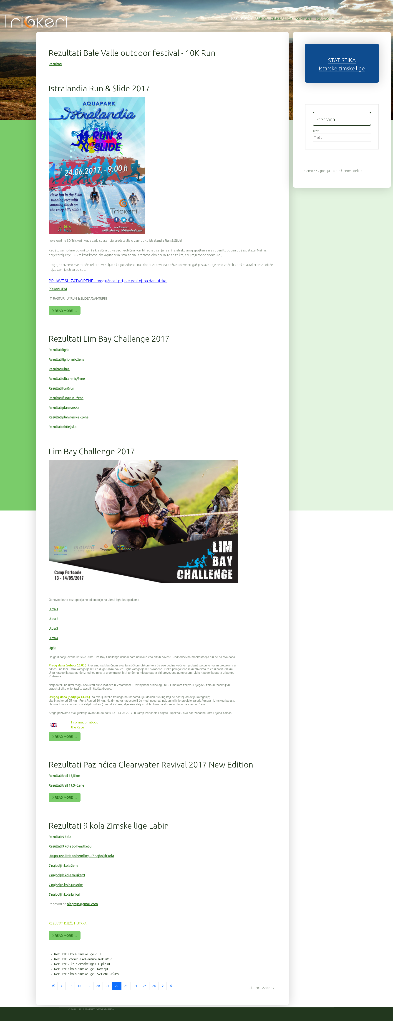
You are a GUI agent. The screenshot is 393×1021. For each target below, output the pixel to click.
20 (98, 986)
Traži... (317, 131)
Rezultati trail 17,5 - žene (66, 785)
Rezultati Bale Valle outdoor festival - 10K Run (132, 52)
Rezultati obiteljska (62, 427)
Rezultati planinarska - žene (68, 417)
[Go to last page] (170, 986)
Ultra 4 (53, 638)
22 (116, 986)
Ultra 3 (53, 628)
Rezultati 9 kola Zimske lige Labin (109, 825)
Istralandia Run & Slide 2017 (99, 88)
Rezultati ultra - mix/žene (67, 378)
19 (89, 986)
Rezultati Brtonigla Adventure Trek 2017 (83, 959)
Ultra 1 (53, 609)
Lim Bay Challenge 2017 (92, 451)
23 (126, 986)
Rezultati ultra (59, 369)
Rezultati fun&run (61, 388)
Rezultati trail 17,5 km (64, 776)
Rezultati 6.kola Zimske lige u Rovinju (81, 969)
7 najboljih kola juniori (64, 894)
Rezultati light (59, 350)
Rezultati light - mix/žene (66, 359)
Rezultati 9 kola (60, 837)
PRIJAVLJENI (58, 289)
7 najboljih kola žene (63, 865)
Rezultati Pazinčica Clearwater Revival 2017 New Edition (151, 764)
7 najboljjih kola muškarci (67, 875)
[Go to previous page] (62, 986)
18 (79, 986)
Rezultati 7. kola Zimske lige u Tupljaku (82, 964)
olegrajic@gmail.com (82, 904)
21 (107, 986)
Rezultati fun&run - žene (66, 398)
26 (154, 986)
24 (135, 986)
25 (144, 986)
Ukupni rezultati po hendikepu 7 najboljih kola (81, 856)
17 (70, 986)
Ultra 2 (53, 619)
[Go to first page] (53, 986)
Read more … (65, 311)
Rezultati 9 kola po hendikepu (70, 846)
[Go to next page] (162, 986)
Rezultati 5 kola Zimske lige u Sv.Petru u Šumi (86, 974)
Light (52, 648)
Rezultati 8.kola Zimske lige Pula (77, 954)
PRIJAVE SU (59, 280)
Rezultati (55, 64)
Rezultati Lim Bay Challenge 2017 (109, 338)
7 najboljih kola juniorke (66, 885)
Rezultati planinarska (64, 408)
